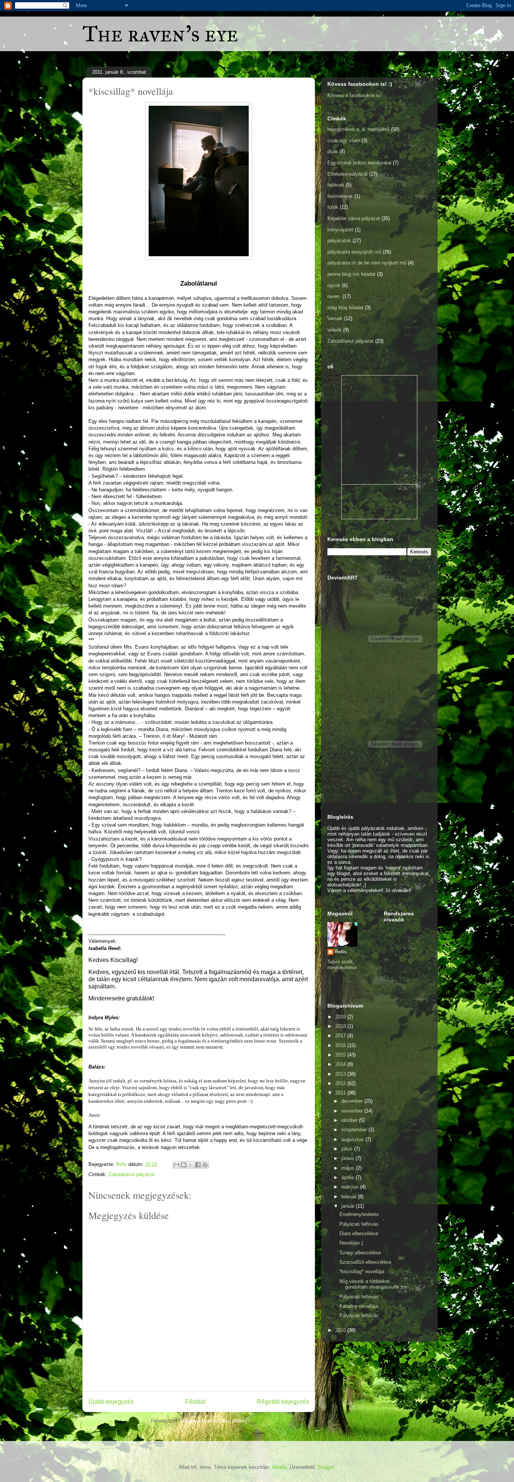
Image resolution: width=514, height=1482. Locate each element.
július (347, 1149)
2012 (341, 1083)
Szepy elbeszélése (360, 1253)
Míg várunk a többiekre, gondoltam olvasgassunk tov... (375, 1284)
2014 (341, 1064)
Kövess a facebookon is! (354, 95)
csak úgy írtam (343, 140)
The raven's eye (160, 33)
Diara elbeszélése (358, 1233)
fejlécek (335, 185)
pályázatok (339, 240)
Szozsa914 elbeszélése (365, 1262)
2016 (341, 1045)
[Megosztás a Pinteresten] (205, 1165)
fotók (332, 207)
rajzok (334, 285)
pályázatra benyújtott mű (354, 252)
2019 (341, 1017)
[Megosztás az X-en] (191, 1165)
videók (334, 330)
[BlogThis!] (183, 1165)
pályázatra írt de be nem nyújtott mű (366, 263)
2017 (341, 1035)
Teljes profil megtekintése (342, 964)
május (348, 1168)
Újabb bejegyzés (111, 1401)
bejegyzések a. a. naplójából (358, 129)
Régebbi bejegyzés (283, 1401)
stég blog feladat (345, 307)
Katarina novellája (358, 1306)
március (350, 1187)
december (352, 1101)
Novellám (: (351, 1243)
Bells (341, 952)
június (348, 1158)
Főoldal (195, 1401)
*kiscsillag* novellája (361, 1271)
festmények (340, 196)
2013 (341, 1074)
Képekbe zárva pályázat (353, 218)
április (348, 1177)
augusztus (353, 1139)
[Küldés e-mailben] (176, 1165)
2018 (341, 1026)
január (348, 1206)
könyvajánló (340, 230)
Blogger (326, 1467)
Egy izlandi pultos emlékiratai (359, 163)
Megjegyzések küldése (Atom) (214, 1421)
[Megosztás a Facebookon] (198, 1165)
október (350, 1120)
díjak (332, 151)
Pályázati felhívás (359, 1224)
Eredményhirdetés (359, 1214)
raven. (334, 296)
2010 (341, 1330)
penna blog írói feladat (351, 274)
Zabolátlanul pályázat (131, 1174)
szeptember (354, 1129)
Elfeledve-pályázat (347, 174)
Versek (334, 318)
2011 (341, 1093)
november (352, 1111)
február (349, 1196)
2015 (341, 1055)
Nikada (279, 1467)
